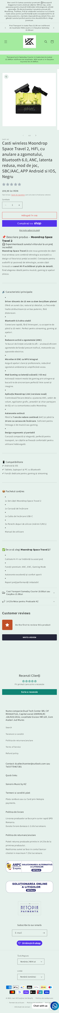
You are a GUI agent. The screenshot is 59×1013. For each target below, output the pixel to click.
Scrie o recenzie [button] (29, 691)
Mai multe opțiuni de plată (29, 230)
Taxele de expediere (18, 195)
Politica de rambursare (44, 998)
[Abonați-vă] (44, 933)
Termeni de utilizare (16, 1003)
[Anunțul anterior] (5, 28)
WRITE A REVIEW (29, 637)
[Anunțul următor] (54, 28)
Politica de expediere (35, 1003)
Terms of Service (13, 747)
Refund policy (12, 753)
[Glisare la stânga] (23, 135)
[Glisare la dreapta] (36, 135)
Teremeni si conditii (15, 734)
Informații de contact (22, 1007)
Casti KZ (15, 998)
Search (9, 727)
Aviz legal (49, 1003)
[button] (6, 42)
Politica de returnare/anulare (19, 740)
